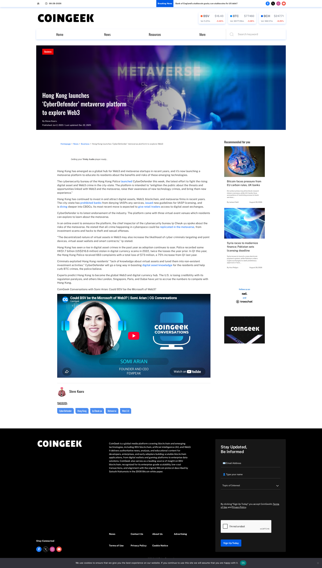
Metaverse (112, 411)
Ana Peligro (233, 267)
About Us (157, 534)
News (107, 34)
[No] (317, 563)
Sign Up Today (231, 543)
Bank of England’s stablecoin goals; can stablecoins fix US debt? (206, 3)
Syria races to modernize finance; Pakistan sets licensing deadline (242, 246)
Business (47, 51)
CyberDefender (65, 411)
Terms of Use (116, 545)
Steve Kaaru (51, 121)
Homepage (66, 144)
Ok (243, 562)
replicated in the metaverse (177, 227)
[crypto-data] (212, 18)
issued (149, 202)
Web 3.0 (125, 411)
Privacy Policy (139, 545)
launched (126, 181)
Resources (155, 34)
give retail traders (149, 206)
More (202, 34)
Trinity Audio (88, 159)
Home (59, 34)
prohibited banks (90, 202)
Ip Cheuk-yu (97, 411)
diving (63, 206)
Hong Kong (82, 411)
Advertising (180, 534)
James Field (233, 202)
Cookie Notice (160, 545)
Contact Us (137, 534)
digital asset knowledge (157, 265)
